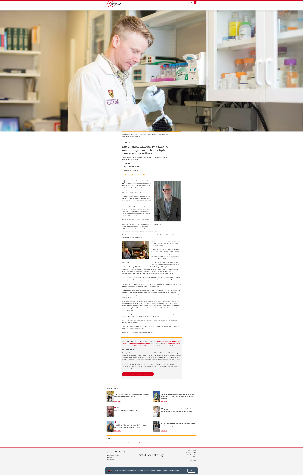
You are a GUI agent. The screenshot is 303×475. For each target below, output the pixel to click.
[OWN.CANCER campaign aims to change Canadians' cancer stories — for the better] (110, 396)
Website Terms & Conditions (171, 470)
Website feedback (110, 459)
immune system (133, 442)
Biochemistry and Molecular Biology (140, 343)
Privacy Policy (109, 457)
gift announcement (144, 442)
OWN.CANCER (124, 442)
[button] (126, 174)
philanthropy (109, 442)
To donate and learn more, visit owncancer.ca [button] (138, 374)
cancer (116, 442)
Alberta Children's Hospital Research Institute (142, 346)
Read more (117, 401)
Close (191, 470)
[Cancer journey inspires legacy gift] (110, 411)
